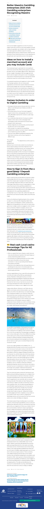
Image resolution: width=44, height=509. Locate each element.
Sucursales (26, 497)
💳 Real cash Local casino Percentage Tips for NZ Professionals (15, 40)
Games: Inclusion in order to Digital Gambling (13, 30)
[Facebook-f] (37, 493)
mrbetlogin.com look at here (25, 231)
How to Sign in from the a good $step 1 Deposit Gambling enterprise (14, 35)
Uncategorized (21, 469)
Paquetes (17, 497)
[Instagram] (39, 493)
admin (9, 15)
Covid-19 (21, 497)
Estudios (11, 497)
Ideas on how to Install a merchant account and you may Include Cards (14, 24)
